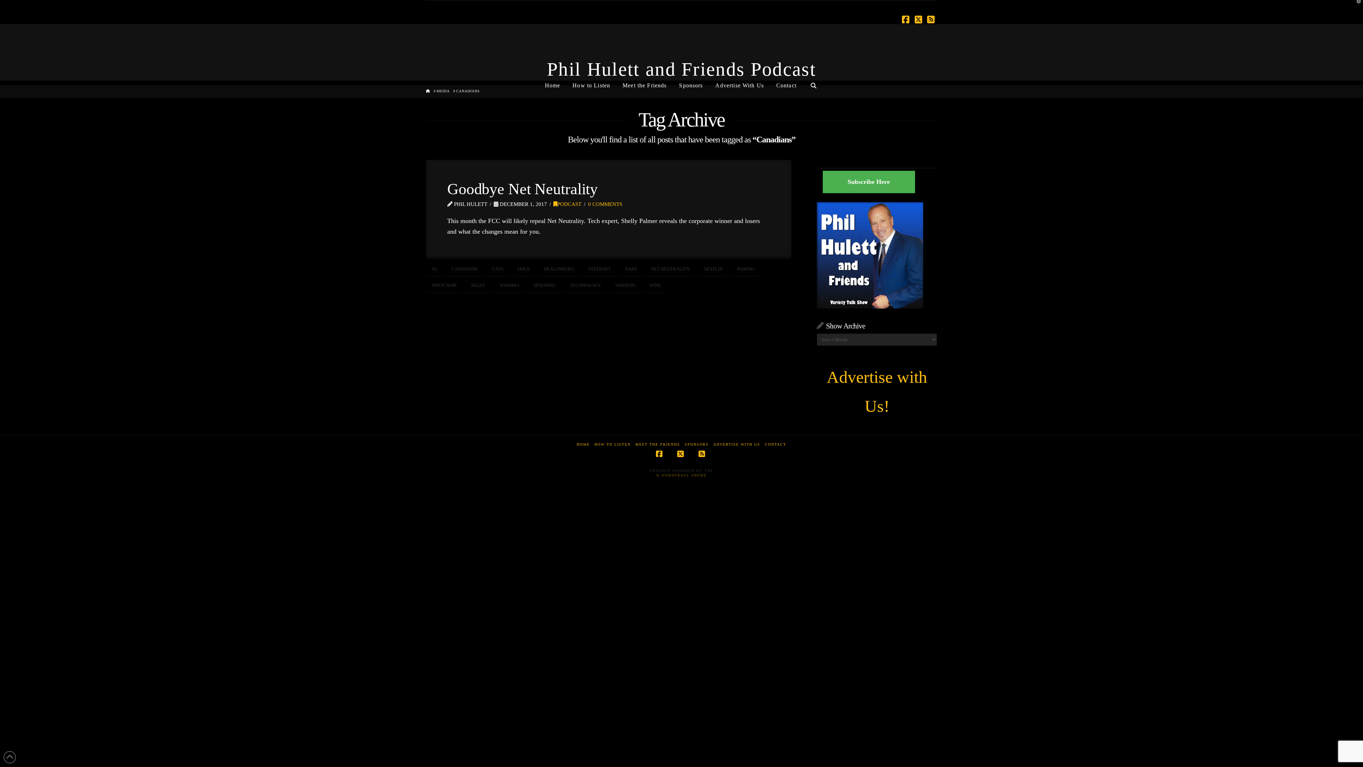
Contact (775, 444)
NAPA (631, 269)
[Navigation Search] (814, 83)
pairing (746, 269)
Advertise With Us (736, 444)
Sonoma (509, 285)
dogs (524, 269)
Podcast (569, 204)
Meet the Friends (657, 444)
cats (497, 269)
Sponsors (697, 444)
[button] (1356, 6)
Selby (478, 285)
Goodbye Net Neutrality (522, 188)
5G (434, 269)
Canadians (464, 269)
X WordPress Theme (681, 475)
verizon (625, 285)
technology (585, 285)
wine (655, 285)
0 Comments (605, 204)
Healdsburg (559, 269)
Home (583, 444)
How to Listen (613, 444)
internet (600, 269)
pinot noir (444, 285)
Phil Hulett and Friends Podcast (681, 69)
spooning (544, 285)
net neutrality (670, 269)
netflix (713, 269)
